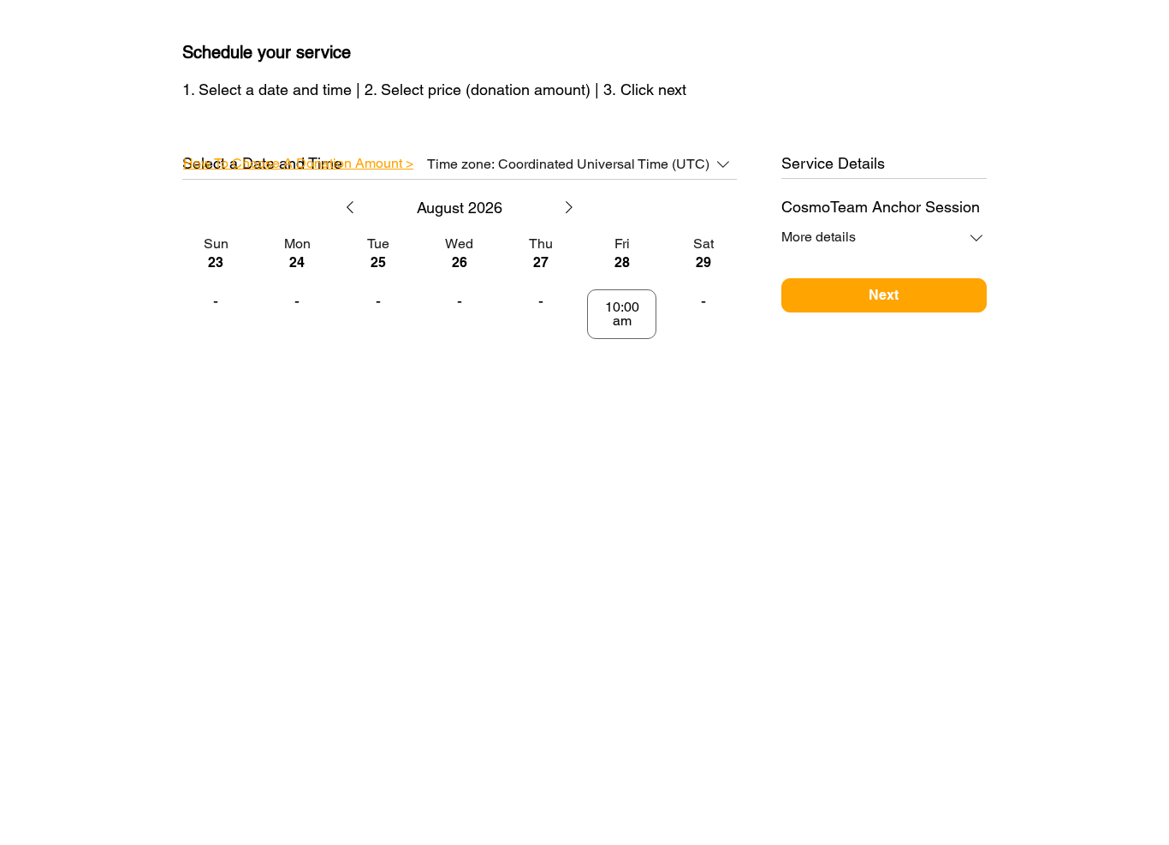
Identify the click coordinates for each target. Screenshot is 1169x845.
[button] (298, 163)
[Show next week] (569, 207)
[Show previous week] (350, 207)
